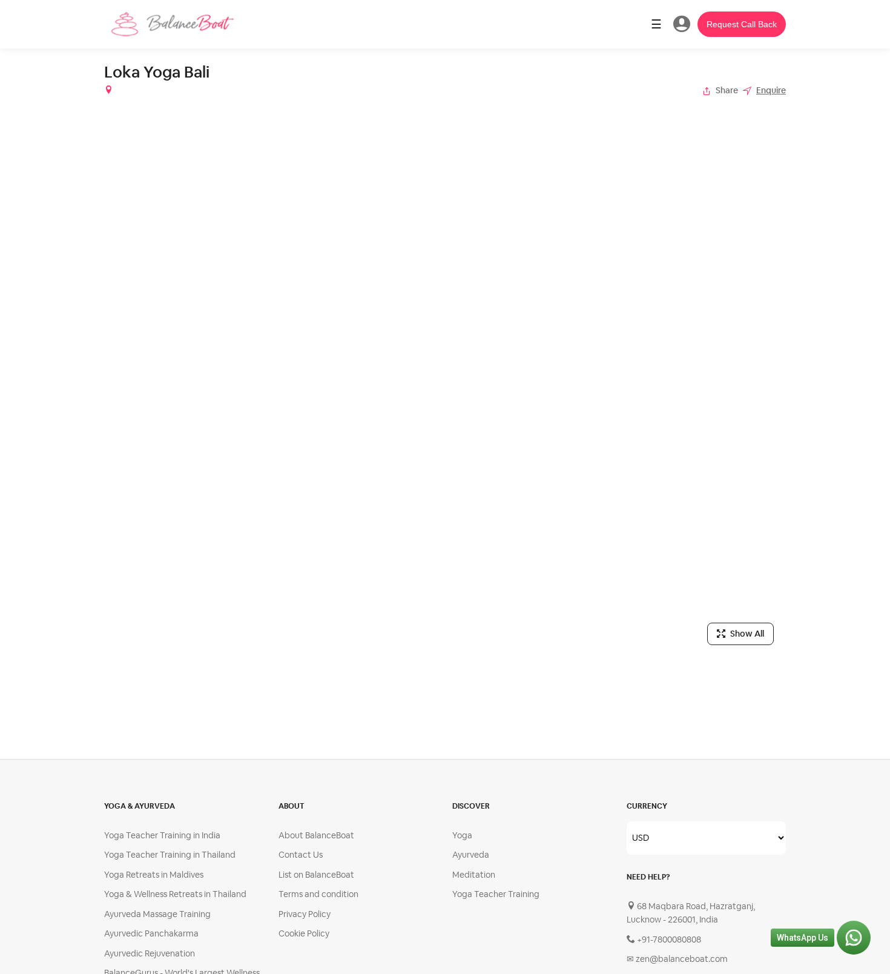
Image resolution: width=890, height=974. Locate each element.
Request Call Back (742, 24)
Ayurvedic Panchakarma (151, 933)
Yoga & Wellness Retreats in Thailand (175, 894)
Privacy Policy (305, 914)
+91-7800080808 (668, 939)
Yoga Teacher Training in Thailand (170, 854)
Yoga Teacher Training (495, 894)
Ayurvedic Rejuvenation (149, 953)
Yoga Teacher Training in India (162, 835)
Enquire (771, 90)
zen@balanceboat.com (677, 958)
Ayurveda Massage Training (157, 914)
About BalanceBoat (316, 835)
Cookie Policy (304, 933)
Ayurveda (470, 854)
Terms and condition (318, 894)
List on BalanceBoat (316, 874)
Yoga (462, 835)
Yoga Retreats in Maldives (153, 874)
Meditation (473, 874)
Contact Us (301, 854)
